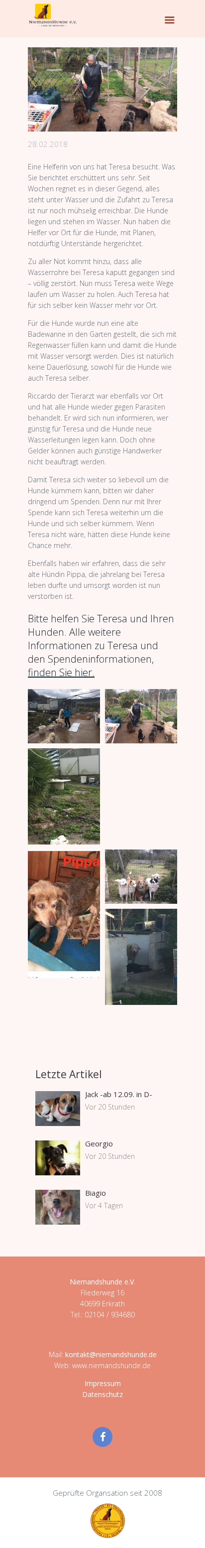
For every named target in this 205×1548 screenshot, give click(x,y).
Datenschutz (102, 1394)
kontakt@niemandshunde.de (111, 1354)
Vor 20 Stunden (110, 1107)
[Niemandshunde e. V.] (53, 14)
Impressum (103, 1383)
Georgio (99, 1143)
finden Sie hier (60, 672)
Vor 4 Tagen (104, 1205)
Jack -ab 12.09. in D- (118, 1094)
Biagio (95, 1193)
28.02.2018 (48, 144)
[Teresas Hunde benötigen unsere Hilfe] (102, 89)
